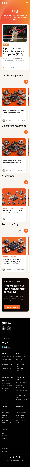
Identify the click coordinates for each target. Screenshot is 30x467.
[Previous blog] (20, 82)
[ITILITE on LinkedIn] (16, 457)
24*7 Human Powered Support (21, 396)
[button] (27, 3)
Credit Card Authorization (22, 387)
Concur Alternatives (21, 412)
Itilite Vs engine (5, 417)
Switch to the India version (8, 334)
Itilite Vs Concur (5, 410)
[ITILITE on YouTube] (13, 457)
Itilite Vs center (5, 420)
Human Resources (6, 391)
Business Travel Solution (8, 356)
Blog (3, 433)
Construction (19, 359)
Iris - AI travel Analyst (21, 382)
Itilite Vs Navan (5, 412)
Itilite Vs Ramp (5, 415)
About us (4, 443)
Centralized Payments (21, 390)
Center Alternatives (20, 420)
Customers (4, 451)
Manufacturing (19, 362)
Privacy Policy (8, 460)
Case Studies (5, 438)
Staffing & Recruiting (21, 356)
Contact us (4, 446)
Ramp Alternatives (20, 415)
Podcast (4, 441)
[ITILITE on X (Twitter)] (10, 457)
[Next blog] (26, 82)
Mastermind (19, 385)
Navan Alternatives (20, 410)
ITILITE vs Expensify (6, 423)
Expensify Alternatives (21, 417)
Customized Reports (21, 393)
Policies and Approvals (21, 399)
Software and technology (19, 369)
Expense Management (7, 359)
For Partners (5, 448)
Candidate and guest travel (7, 365)
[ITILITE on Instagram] (20, 457)
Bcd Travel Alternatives (21, 423)
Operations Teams (6, 388)
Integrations (4, 435)
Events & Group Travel (7, 368)
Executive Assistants (7, 385)
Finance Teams (5, 380)
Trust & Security (17, 460)
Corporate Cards (6, 362)
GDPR (23, 460)
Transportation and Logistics (20, 365)
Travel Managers (6, 383)
